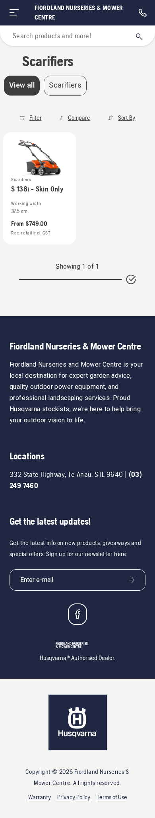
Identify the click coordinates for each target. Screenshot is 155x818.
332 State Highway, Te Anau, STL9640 (66, 474)
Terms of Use (112, 797)
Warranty (39, 797)
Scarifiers (65, 85)
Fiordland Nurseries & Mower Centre (79, 12)
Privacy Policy (73, 797)
